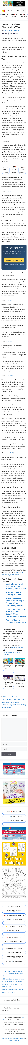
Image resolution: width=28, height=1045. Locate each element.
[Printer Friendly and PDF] (10, 34)
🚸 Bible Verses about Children (14, 941)
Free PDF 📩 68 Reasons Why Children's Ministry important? (14, 962)
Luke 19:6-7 (10, 341)
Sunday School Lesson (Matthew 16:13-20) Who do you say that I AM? (13, 974)
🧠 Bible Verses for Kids (14, 937)
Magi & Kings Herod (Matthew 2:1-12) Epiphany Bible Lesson (16, 586)
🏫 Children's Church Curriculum (14, 915)
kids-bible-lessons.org (14, 1040)
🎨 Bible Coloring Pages (14, 930)
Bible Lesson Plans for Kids (12, 697)
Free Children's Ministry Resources (10, 1009)
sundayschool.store (16, 1036)
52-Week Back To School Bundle (4, 16)
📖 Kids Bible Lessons (14, 906)
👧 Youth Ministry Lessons (14, 948)
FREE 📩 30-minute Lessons (14, 16)
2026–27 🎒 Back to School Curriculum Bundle (14, 812)
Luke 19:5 (9, 300)
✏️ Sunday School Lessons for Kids (14, 911)
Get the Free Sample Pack (8, 671)
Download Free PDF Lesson (8, 687)
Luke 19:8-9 (10, 375)
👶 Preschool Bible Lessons (14, 926)
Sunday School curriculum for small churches (12, 652)
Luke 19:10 (9, 453)
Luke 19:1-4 (10, 191)
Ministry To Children (13, 10)
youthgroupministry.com (19, 1038)
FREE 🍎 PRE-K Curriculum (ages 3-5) (23, 16)
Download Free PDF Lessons (14, 260)
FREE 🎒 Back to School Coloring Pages (14, 169)
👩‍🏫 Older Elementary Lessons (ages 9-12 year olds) (14, 957)
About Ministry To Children (12, 1000)
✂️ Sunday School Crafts (14, 919)
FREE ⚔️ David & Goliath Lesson (14, 820)
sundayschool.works (7, 1038)
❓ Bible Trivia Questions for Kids (14, 945)
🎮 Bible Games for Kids (14, 934)
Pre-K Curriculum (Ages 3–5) (14, 824)
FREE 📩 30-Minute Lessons (14, 816)
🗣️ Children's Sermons (14, 923)
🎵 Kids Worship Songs (14, 952)
